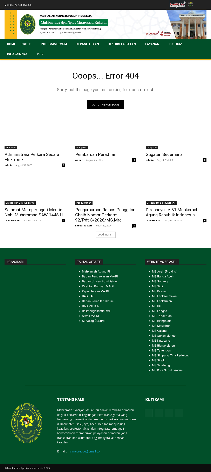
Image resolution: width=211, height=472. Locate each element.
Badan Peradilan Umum (98, 301)
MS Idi (156, 306)
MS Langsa (159, 311)
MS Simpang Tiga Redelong (171, 355)
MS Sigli (157, 286)
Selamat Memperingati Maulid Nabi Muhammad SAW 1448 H (34, 212)
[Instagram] (159, 413)
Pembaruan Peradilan (95, 154)
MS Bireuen (159, 291)
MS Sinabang (161, 365)
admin (9, 165)
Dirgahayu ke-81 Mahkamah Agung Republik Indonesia (172, 212)
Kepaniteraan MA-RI (95, 291)
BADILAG (88, 296)
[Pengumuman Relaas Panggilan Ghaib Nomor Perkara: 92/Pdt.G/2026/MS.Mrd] (105, 189)
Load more (104, 234)
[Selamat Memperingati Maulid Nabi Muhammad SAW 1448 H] (35, 189)
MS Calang (159, 330)
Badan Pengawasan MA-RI (100, 276)
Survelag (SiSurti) (94, 320)
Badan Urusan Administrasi (100, 281)
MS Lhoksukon (162, 301)
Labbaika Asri (13, 220)
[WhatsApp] (179, 413)
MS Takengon (161, 350)
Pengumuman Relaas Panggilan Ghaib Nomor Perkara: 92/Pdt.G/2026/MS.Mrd (105, 215)
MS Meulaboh (161, 325)
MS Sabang (160, 281)
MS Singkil (159, 360)
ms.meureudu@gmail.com (85, 451)
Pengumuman (83, 202)
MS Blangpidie (161, 320)
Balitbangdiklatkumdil (96, 311)
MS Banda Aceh (162, 276)
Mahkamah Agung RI (96, 271)
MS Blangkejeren (163, 345)
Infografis (11, 147)
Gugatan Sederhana (164, 154)
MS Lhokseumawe (164, 296)
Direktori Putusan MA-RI (98, 286)
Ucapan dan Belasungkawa (20, 202)
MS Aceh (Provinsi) (164, 271)
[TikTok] (169, 413)
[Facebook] (149, 413)
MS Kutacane (161, 340)
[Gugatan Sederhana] (176, 134)
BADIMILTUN (91, 306)
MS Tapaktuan (162, 316)
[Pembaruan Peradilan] (105, 134)
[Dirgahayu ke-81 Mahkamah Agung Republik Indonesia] (176, 189)
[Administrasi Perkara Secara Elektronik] (35, 134)
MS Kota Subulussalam (167, 370)
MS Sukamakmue (164, 335)
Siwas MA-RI (90, 316)
